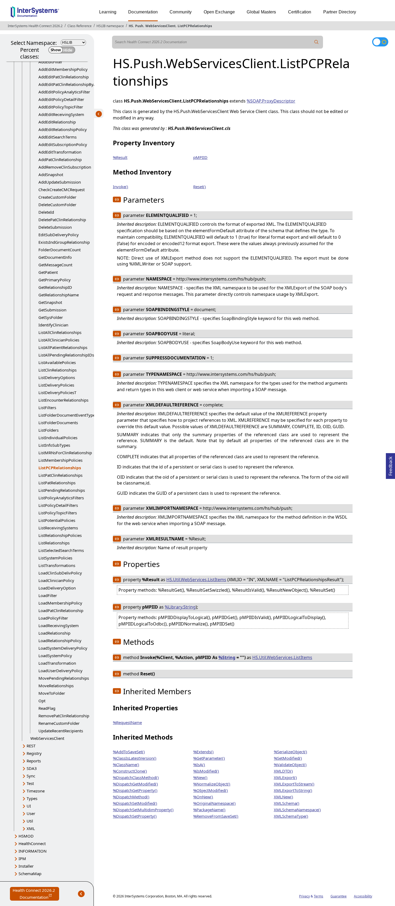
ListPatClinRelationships (60, 475)
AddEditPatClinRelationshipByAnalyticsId (76, 84)
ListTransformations (56, 565)
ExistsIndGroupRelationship (64, 242)
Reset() (199, 186)
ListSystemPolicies (55, 558)
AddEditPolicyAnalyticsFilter (64, 91)
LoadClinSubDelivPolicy (60, 573)
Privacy (304, 896)
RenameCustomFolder (59, 723)
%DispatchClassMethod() (136, 777)
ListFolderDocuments (58, 422)
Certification (299, 12)
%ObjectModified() (210, 790)
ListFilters (47, 407)
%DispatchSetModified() (135, 803)
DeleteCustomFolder (57, 204)
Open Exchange (219, 12)
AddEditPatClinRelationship (63, 76)
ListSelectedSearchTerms (61, 550)
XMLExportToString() (293, 790)
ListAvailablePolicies (57, 362)
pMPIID (200, 157)
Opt (41, 700)
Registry (34, 753)
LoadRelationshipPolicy (59, 640)
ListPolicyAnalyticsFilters (61, 497)
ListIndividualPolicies (57, 437)
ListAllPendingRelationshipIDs (66, 355)
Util (30, 821)
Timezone (36, 791)
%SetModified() (288, 758)
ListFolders (48, 430)
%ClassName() (126, 764)
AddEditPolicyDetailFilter (61, 99)
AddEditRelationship (57, 122)
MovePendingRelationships (63, 678)
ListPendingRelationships (61, 490)
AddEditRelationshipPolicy (62, 129)
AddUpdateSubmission (59, 182)
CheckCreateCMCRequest (61, 189)
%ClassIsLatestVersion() (134, 758)
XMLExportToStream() (294, 784)
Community (181, 12)
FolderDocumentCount (59, 249)
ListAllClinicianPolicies (58, 340)
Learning (107, 12)
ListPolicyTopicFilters (57, 512)
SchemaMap (30, 873)
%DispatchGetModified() (135, 784)
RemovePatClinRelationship (63, 715)
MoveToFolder (51, 693)
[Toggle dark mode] (380, 41)
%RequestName (127, 722)
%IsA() (199, 764)
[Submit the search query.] (316, 42)
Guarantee (339, 896)
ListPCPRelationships (195, 26)
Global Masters (261, 12)
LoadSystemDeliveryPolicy (62, 648)
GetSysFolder (50, 317)
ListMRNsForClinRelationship (65, 452)
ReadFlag (46, 708)
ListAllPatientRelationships (62, 347)
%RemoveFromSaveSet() (215, 816)
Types (32, 798)
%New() (200, 777)
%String (226, 657)
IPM (22, 858)
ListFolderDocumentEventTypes (67, 415)
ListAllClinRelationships (59, 332)
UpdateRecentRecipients (60, 730)
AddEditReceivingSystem (61, 114)
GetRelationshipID (55, 287)
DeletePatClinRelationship (62, 219)
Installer (26, 866)
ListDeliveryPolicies (56, 385)
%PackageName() (209, 809)
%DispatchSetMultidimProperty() (143, 809)
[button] (117, 199)
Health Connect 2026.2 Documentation (36, 894)
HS (131, 26)
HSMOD (26, 836)
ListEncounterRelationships (63, 400)
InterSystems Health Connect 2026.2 (35, 26)
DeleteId (46, 212)
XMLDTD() (283, 771)
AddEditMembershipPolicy (63, 69)
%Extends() (203, 751)
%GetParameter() (209, 758)
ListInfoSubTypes (54, 445)
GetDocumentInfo (55, 257)
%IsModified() (206, 771)
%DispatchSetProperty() (135, 816)
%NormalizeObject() (211, 784)
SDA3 (32, 768)
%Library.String (180, 607)
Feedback (390, 464)
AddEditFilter (50, 61)
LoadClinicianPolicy (56, 580)
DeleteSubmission (55, 227)
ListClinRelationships (57, 370)
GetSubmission (52, 309)
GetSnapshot (50, 302)
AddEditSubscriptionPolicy (62, 144)
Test (30, 783)
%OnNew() (203, 796)
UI (29, 806)
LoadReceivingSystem (58, 625)
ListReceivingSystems (58, 527)
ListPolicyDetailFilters (58, 505)
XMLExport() (285, 777)
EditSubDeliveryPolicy (58, 234)
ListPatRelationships (57, 482)
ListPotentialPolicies (56, 520)
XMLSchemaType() (291, 816)
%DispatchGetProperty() (135, 790)
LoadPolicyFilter (53, 618)
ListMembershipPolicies (60, 460)
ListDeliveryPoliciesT (57, 392)
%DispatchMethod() (131, 796)
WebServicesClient (160, 26)
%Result (120, 157)
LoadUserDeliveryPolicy (60, 670)
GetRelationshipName (58, 294)
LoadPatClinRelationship (60, 610)
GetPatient (48, 272)
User (31, 813)
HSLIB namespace (110, 26)
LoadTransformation (57, 663)
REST (31, 745)
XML (31, 828)
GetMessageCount (55, 264)
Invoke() (120, 186)
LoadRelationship (54, 633)
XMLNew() (283, 796)
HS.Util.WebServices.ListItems (196, 580)
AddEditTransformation (59, 152)
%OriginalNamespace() (214, 803)
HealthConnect (32, 843)
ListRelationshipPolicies (60, 535)
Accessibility (363, 896)
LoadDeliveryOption (57, 588)
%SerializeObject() (290, 751)
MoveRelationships (56, 685)
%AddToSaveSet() (129, 751)
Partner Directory (339, 12)
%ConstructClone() (130, 771)
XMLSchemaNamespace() (297, 809)
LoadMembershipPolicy (60, 603)
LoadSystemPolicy (55, 655)
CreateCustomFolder (57, 197)
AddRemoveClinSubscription (64, 167)
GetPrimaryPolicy (54, 279)
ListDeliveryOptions (56, 377)
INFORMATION (32, 851)
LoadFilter (47, 595)
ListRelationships (54, 542)
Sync (31, 775)
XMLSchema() (286, 803)
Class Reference (79, 26)
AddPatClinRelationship (60, 159)
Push (139, 26)
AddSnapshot (50, 174)
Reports (34, 760)
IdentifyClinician (53, 325)
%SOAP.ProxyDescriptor (271, 101)
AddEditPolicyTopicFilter (60, 107)
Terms (318, 896)
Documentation (143, 12)
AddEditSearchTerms (57, 137)
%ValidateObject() (290, 764)
